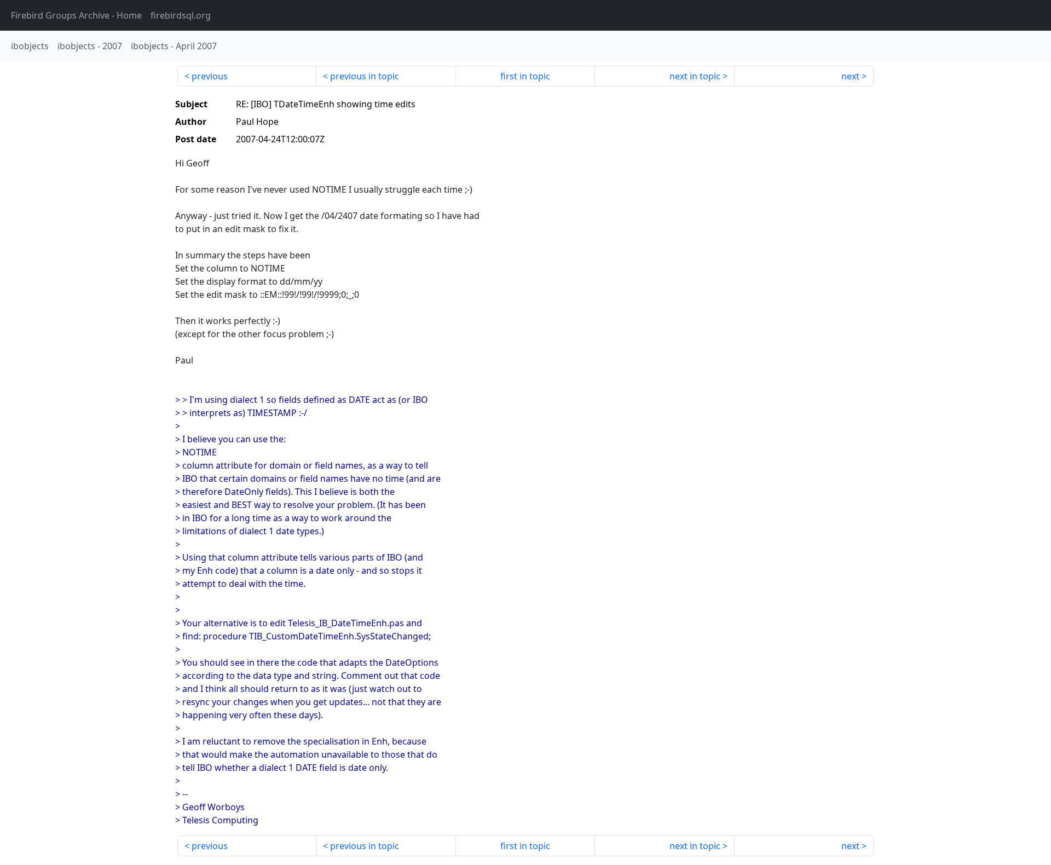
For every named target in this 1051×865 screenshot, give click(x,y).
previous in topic (364, 76)
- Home (76, 15)
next (850, 76)
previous (210, 76)
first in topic (525, 76)
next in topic (694, 76)
